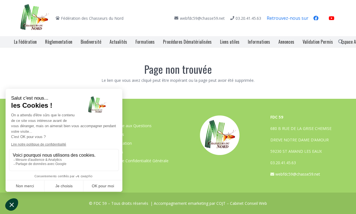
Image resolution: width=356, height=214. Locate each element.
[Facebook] (316, 18)
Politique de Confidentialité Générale (136, 160)
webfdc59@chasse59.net (297, 174)
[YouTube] (332, 18)
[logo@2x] (34, 18)
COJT (221, 203)
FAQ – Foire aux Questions (127, 125)
